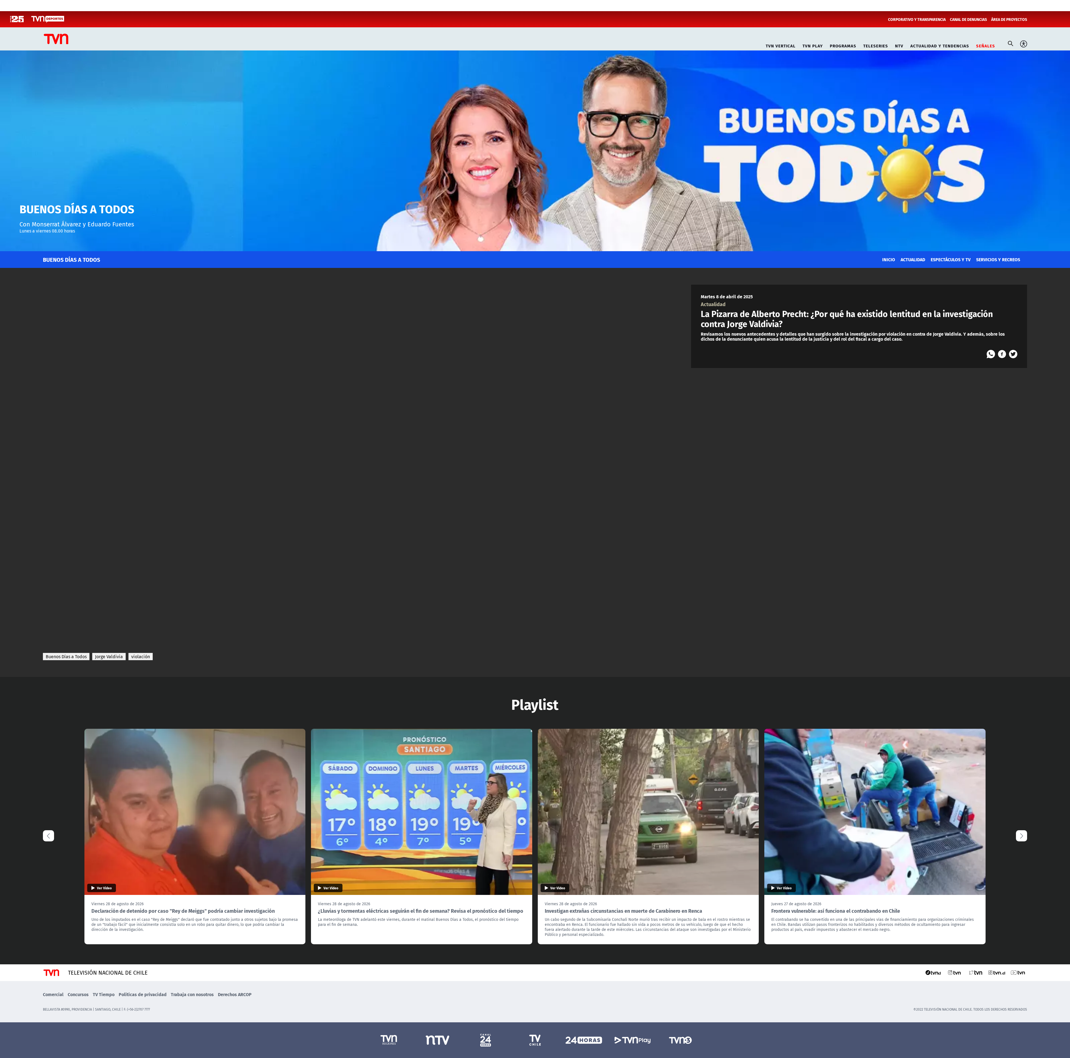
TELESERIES (875, 45)
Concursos (78, 994)
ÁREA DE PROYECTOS (1009, 19)
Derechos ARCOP (235, 994)
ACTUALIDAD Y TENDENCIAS (939, 45)
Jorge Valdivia (109, 656)
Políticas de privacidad (143, 994)
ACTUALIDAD (913, 259)
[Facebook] (1002, 354)
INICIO (888, 259)
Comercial (53, 994)
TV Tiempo (104, 994)
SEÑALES (985, 45)
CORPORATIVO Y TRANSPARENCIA (917, 19)
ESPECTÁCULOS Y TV (951, 259)
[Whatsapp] (991, 354)
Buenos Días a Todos (66, 656)
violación (140, 656)
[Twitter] (1013, 354)
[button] (1021, 835)
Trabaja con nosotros (192, 994)
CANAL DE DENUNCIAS (968, 19)
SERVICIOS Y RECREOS (998, 259)
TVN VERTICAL (781, 45)
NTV (899, 45)
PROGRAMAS (843, 45)
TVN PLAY (812, 45)
